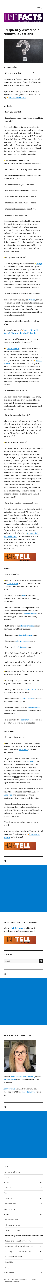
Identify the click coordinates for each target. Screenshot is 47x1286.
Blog (7, 1267)
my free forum (10, 1080)
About (6, 1214)
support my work (29, 1092)
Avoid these (9, 1273)
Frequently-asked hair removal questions (24, 1236)
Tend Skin (23, 749)
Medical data (9, 1209)
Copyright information (15, 1257)
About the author (12, 1225)
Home (6, 1177)
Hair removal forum (12, 1172)
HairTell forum (17, 928)
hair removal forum (17, 97)
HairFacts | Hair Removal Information (17, 1279)
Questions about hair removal (18, 1241)
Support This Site (12, 1230)
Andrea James (9, 1089)
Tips (5, 1193)
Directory (8, 1198)
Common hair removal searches (19, 1246)
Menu (39, 8)
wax (24, 595)
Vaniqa (39, 263)
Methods (7, 1188)
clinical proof (12, 583)
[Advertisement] (23, 888)
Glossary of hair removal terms (18, 1251)
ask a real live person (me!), (23, 1077)
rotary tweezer (13, 348)
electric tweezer (30, 614)
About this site (11, 1220)
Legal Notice (10, 1262)
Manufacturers (10, 1204)
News (6, 1167)
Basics (6, 1183)
